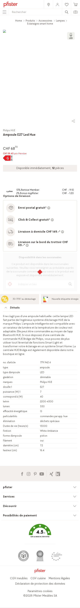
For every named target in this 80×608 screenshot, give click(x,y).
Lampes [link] (60, 20)
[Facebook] (22, 473)
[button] (40, 533)
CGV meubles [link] (19, 578)
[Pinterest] (35, 473)
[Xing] (51, 473)
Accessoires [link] (45, 20)
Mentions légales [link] (59, 578)
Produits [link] (30, 20)
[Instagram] (28, 473)
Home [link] (18, 20)
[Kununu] (58, 473)
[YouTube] (41, 473)
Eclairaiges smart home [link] (40, 23)
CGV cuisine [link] (38, 578)
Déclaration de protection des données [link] (40, 584)
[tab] (40, 309)
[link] (48, 4)
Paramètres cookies (40, 591)
